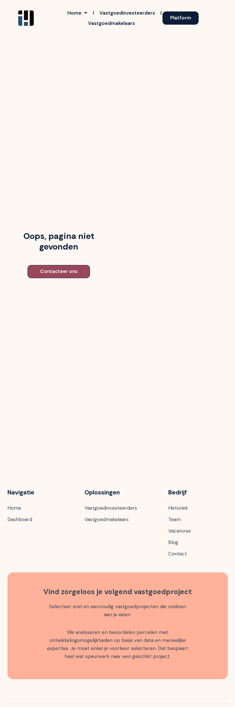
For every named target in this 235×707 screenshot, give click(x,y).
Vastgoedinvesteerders (127, 13)
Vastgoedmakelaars (111, 23)
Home (74, 13)
